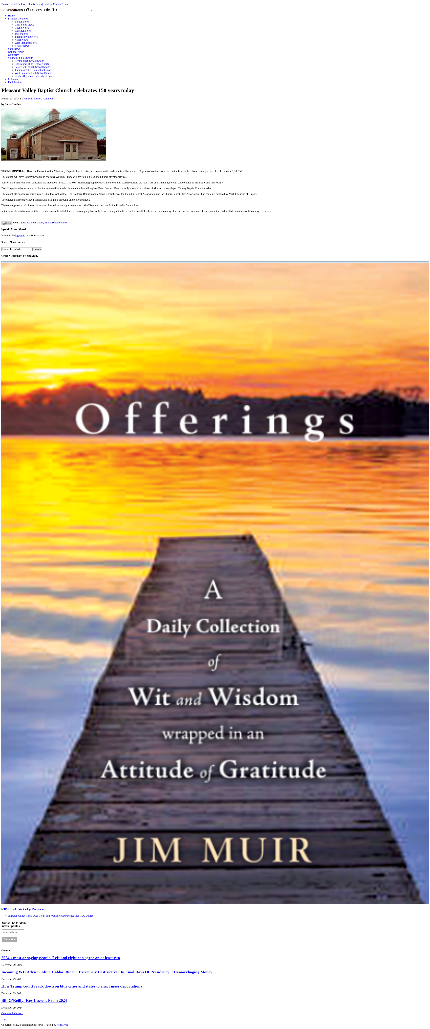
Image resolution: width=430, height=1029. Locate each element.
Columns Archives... (12, 1013)
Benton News (22, 21)
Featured (31, 222)
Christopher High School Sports (32, 63)
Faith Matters (15, 82)
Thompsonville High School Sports (33, 70)
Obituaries (13, 54)
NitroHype (62, 1024)
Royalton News (23, 30)
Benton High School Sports (29, 60)
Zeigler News (22, 45)
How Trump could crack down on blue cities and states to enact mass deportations (71, 986)
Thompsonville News (26, 36)
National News (16, 51)
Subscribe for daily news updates (14, 925)
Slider (40, 222)
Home (11, 15)
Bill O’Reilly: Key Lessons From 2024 (34, 1000)
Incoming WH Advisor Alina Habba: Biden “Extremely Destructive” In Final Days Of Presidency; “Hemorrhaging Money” (107, 972)
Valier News (21, 39)
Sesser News (21, 33)
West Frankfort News (26, 42)
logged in (20, 235)
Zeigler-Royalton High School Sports (34, 76)
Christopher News (24, 24)
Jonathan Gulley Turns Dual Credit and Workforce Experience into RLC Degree (50, 915)
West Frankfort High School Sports (33, 73)
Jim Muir (28, 98)
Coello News (22, 27)
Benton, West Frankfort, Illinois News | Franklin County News (34, 4)
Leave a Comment (43, 98)
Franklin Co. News (18, 18)
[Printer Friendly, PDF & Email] (6, 223)
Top (3, 1019)
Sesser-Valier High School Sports (32, 67)
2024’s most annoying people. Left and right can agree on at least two (60, 958)
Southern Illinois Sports (20, 57)
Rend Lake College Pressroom (27, 909)
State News (14, 48)
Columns (13, 79)
